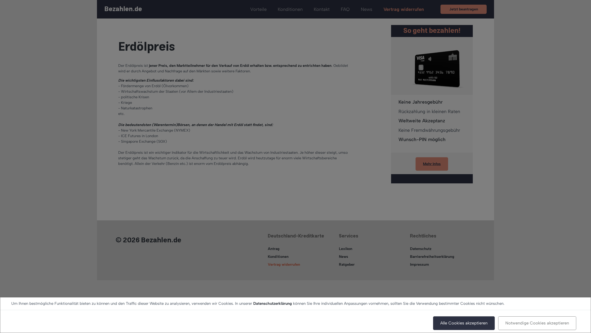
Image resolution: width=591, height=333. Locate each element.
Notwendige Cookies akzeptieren (537, 323)
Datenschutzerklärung (272, 303)
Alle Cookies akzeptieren (464, 323)
